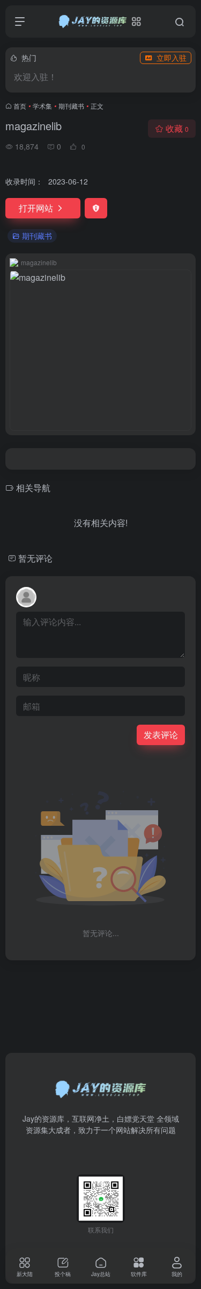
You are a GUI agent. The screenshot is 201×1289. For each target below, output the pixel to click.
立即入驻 (172, 57)
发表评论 (161, 734)
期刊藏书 (71, 105)
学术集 (42, 105)
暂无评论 (35, 558)
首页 (19, 105)
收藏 (177, 128)
